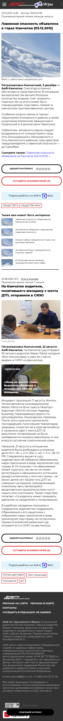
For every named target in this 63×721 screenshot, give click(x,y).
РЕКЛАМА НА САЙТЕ (15, 603)
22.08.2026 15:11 (9, 279)
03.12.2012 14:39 (9, 13)
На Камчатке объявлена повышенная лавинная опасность (34, 230)
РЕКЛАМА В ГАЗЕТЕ (42, 603)
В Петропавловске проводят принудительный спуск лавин (30, 261)
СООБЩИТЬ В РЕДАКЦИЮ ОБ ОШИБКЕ (27, 612)
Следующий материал (30, 712)
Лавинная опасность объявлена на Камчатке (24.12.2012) (27, 154)
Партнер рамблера (30, 705)
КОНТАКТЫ (9, 607)
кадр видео (8, 341)
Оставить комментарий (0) (31, 181)
